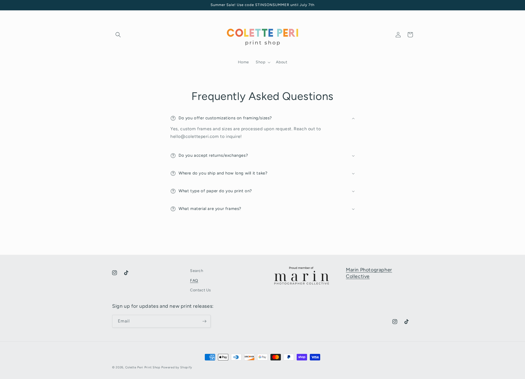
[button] (118, 35)
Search (196, 270)
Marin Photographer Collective (369, 273)
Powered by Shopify (176, 367)
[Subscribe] (204, 321)
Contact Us (200, 290)
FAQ (194, 280)
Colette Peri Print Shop (143, 367)
